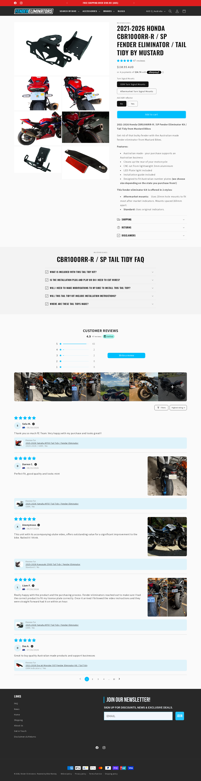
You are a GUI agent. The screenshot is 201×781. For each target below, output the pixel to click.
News (16, 709)
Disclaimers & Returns (25, 736)
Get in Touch (20, 731)
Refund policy (66, 774)
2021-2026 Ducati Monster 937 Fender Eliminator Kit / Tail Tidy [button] (56, 665)
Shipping (18, 720)
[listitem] (28, 386)
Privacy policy (80, 774)
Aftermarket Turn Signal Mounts (136, 91)
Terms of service (95, 774)
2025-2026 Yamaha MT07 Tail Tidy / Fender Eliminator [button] (52, 503)
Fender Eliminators (28, 774)
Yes (132, 103)
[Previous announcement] (67, 3)
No (121, 103)
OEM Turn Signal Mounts (132, 84)
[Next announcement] (133, 3)
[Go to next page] (120, 679)
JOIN (179, 716)
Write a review (126, 355)
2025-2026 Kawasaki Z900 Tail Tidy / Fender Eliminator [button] (53, 564)
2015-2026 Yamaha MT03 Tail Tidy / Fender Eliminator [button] (52, 443)
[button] (69, 11)
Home (17, 714)
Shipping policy (111, 774)
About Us (18, 725)
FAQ (16, 703)
